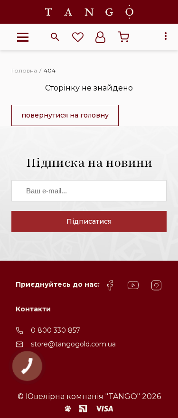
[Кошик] (123, 36)
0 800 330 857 (55, 330)
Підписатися (89, 221)
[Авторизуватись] (100, 36)
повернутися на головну (65, 115)
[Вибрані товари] (77, 36)
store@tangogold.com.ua (73, 344)
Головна (24, 70)
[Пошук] (55, 36)
